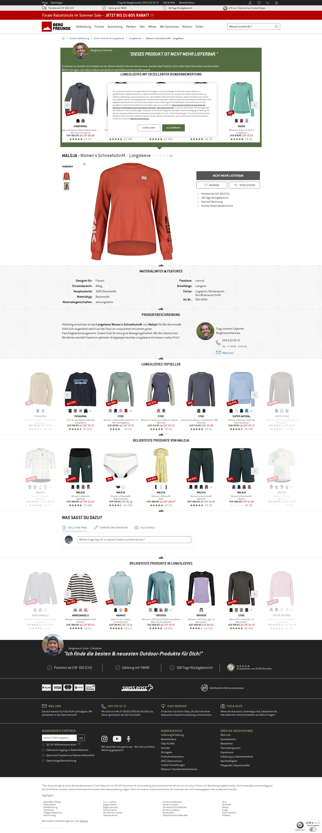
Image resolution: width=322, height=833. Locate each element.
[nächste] (254, 105)
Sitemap (84, 820)
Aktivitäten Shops (52, 801)
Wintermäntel (110, 809)
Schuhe (99, 26)
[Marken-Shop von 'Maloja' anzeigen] (67, 166)
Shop (45, 2)
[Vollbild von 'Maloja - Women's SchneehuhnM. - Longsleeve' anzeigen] (84, 164)
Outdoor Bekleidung (79, 38)
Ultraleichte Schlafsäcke (174, 807)
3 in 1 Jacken (109, 801)
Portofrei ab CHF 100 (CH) (61, 8)
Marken (187, 26)
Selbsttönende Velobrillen (175, 815)
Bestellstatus (168, 739)
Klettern (131, 26)
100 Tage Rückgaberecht (180, 8)
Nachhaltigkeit (229, 761)
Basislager (57, 2)
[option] (132, 211)
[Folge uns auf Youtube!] (119, 740)
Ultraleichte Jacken (112, 812)
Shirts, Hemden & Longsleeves (109, 38)
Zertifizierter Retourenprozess (227, 688)
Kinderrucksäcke (171, 809)
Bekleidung (83, 26)
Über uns (226, 735)
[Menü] (319, 822)
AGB (163, 761)
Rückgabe (166, 752)
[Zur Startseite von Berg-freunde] (57, 26)
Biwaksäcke (168, 812)
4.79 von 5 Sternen (246, 8)
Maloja (69, 155)
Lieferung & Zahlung (172, 735)
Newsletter (227, 743)
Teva (224, 801)
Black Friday (50, 815)
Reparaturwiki (242, 765)
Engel (225, 809)
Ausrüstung (115, 26)
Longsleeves (135, 38)
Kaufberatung (50, 807)
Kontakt (165, 748)
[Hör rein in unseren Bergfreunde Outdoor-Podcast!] (131, 740)
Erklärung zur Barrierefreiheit (237, 756)
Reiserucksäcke (170, 804)
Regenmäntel (109, 804)
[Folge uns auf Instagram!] (106, 740)
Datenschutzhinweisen (139, 118)
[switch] (313, 829)
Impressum (227, 752)
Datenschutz (174, 761)
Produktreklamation (172, 756)
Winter (152, 26)
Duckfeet (226, 804)
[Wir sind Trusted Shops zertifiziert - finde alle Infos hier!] (231, 667)
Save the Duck (229, 812)
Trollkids (226, 815)
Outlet (199, 26)
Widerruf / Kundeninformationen (179, 769)
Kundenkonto (228, 739)
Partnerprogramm (230, 748)
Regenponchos (110, 807)
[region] (162, 110)
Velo (142, 26)
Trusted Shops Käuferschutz (217, 205)
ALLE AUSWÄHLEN (173, 128)
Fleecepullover (110, 815)
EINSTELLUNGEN (149, 128)
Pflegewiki (227, 765)
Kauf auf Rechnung (212, 201)
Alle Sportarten (169, 26)
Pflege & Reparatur (53, 812)
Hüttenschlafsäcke (172, 801)
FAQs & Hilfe (168, 743)
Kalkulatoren (50, 804)
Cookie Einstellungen (173, 765)
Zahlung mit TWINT (117, 8)
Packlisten (49, 809)
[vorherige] (67, 105)
